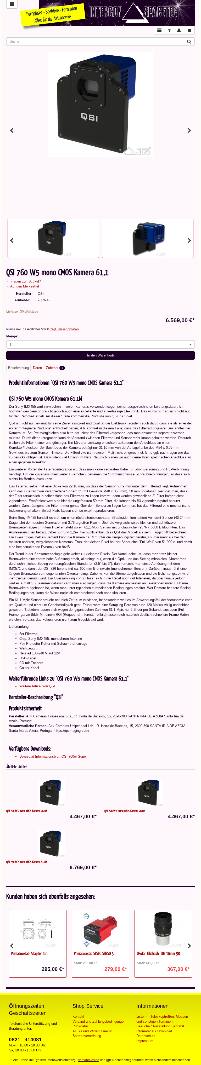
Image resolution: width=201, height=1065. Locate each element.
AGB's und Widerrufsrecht (92, 1031)
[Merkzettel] (159, 30)
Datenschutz (145, 1036)
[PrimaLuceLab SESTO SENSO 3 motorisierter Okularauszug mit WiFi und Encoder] (100, 929)
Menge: (12, 336)
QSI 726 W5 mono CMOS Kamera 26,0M (26, 811)
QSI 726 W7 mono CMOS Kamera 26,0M (124, 811)
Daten (37, 368)
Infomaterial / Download (154, 1031)
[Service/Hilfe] (169, 30)
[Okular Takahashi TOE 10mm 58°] (163, 929)
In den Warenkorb (100, 355)
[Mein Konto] (179, 30)
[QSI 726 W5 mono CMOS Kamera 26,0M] (51, 793)
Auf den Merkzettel (24, 286)
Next (189, 130)
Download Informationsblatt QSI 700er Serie (52, 756)
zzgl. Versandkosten (64, 329)
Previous (11, 130)
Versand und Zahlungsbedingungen (98, 1021)
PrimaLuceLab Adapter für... (30, 953)
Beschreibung (18, 368)
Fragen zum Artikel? (25, 281)
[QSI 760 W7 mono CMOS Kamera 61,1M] (51, 843)
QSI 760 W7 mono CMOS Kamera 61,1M (26, 862)
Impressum (144, 1041)
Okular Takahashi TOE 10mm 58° (159, 953)
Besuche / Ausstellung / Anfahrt (160, 1026)
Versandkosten (88, 1060)
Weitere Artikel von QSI (37, 686)
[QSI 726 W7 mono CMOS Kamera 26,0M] (149, 793)
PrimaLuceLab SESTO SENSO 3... (95, 953)
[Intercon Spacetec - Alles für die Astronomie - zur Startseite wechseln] (117, 13)
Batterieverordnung (86, 1036)
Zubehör (54, 368)
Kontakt (78, 1016)
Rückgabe (80, 1026)
